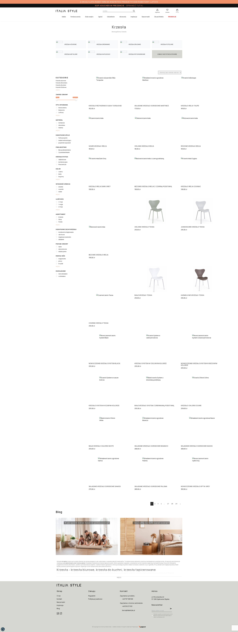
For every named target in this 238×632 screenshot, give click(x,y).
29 (176, 504)
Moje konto (157, 12)
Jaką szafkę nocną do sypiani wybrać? (145, 521)
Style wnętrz (89, 17)
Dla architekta (158, 17)
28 (172, 504)
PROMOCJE (172, 17)
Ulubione (167, 12)
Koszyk (177, 12)
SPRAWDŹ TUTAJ (134, 5)
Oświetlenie (111, 17)
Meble (64, 17)
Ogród (100, 17)
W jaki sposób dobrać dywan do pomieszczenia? (83, 521)
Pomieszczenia (75, 17)
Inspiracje (134, 17)
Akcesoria (122, 17)
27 (168, 504)
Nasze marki (146, 17)
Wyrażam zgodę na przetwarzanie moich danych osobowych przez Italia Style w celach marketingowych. (163, 615)
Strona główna (116, 32)
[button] (179, 536)
